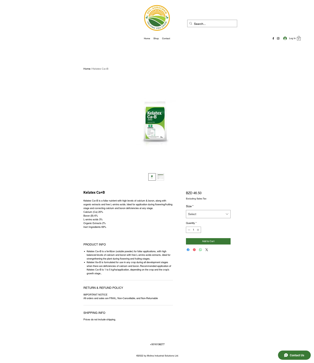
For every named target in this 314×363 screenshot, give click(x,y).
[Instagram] (278, 38)
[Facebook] (273, 38)
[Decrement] (188, 230)
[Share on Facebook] (188, 250)
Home (86, 68)
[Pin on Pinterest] (194, 250)
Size (189, 206)
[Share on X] (207, 250)
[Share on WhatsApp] (200, 250)
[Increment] (198, 230)
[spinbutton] (193, 230)
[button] (299, 38)
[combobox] (208, 214)
